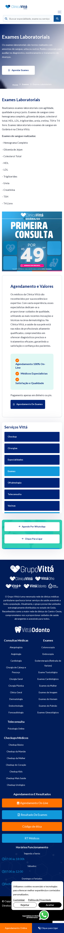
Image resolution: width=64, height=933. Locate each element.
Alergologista (16, 647)
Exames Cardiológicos (48, 679)
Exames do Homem (48, 699)
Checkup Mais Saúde (16, 778)
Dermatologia (16, 699)
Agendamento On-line (34, 803)
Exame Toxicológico (48, 672)
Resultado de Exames (34, 814)
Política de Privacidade (39, 899)
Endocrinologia (16, 705)
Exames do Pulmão (48, 705)
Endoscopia (48, 654)
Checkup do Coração (16, 765)
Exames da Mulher (48, 685)
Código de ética (32, 826)
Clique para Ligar (49, 928)
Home (15, 85)
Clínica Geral (16, 692)
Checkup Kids (16, 771)
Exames (25, 84)
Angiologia (16, 654)
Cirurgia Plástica (16, 685)
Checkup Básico (16, 744)
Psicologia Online (16, 728)
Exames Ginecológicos (48, 712)
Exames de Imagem (48, 692)
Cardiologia (16, 660)
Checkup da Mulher (16, 758)
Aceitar (50, 904)
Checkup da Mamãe (16, 751)
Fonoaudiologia (16, 712)
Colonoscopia (48, 647)
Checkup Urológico (16, 785)
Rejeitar (25, 904)
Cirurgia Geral (16, 679)
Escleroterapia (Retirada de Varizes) (48, 663)
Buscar (57, 18)
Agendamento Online (16, 928)
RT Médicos (32, 838)
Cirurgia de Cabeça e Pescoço (16, 670)
